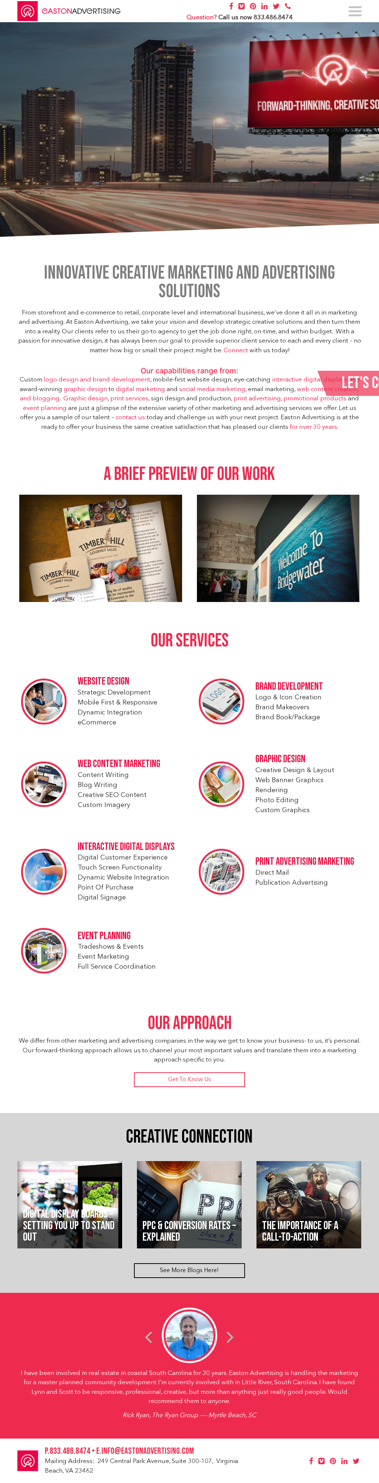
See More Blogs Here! (189, 1271)
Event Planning (104, 936)
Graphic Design (280, 759)
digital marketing (140, 389)
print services (129, 399)
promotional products (315, 399)
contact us (130, 417)
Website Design (103, 681)
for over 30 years (313, 427)
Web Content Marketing (119, 764)
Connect (236, 350)
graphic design (85, 389)
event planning (45, 408)
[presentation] (148, 1337)
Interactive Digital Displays (126, 847)
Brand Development (289, 686)
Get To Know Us (189, 1080)
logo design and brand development (97, 380)
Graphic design (85, 399)
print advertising (257, 399)
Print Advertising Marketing (304, 861)
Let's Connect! (302, 383)
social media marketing (212, 389)
